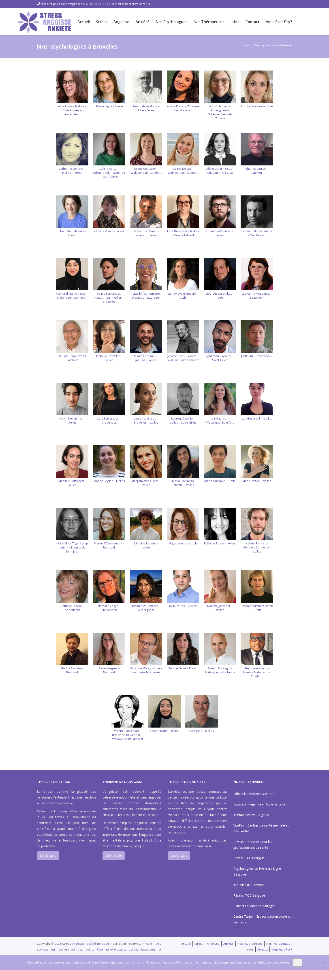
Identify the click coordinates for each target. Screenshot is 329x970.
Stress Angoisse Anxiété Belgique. (86, 944)
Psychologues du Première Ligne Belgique (257, 871)
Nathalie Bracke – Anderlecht (72, 608)
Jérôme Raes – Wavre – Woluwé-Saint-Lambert (183, 358)
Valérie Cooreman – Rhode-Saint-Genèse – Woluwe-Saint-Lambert (127, 735)
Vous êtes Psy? (279, 21)
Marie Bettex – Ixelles (256, 481)
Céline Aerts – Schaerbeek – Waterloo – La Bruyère (109, 173)
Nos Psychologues (171, 21)
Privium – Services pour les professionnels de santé (252, 844)
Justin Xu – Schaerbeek (256, 356)
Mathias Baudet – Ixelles (146, 545)
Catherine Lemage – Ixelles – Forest (72, 171)
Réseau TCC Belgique (249, 858)
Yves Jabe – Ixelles (201, 731)
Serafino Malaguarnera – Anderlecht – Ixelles (146, 670)
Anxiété (143, 21)
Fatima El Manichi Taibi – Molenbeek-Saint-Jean (72, 295)
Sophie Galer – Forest (183, 668)
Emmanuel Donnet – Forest (220, 233)
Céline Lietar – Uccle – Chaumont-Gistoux (220, 171)
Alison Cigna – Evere (109, 106)
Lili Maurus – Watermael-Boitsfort (220, 420)
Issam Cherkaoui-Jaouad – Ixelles (146, 358)
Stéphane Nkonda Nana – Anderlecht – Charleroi (257, 672)
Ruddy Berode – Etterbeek (72, 670)
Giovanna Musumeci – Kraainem (257, 295)
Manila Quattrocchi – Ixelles (72, 483)
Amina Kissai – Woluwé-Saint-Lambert (183, 108)
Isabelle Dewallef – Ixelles (109, 358)
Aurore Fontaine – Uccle (257, 106)
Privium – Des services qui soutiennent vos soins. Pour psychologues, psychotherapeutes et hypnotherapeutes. (99, 949)
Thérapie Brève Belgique (251, 815)
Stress (101, 21)
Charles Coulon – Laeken (256, 171)
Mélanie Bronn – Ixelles (220, 543)
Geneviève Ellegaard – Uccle (183, 295)
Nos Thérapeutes (209, 21)
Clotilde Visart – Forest (109, 231)
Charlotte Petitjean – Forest (72, 233)
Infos (235, 21)
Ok (297, 962)
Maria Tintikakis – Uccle (220, 481)
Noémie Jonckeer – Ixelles (220, 608)
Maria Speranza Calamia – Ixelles (183, 483)
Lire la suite (48, 855)
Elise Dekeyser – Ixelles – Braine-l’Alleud (183, 233)
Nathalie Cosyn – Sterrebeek (109, 608)
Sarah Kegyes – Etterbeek (109, 670)
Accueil (83, 21)
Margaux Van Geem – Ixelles (146, 483)
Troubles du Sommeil (248, 885)
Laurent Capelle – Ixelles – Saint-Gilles (183, 420)
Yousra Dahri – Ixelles (164, 731)
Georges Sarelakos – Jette (220, 295)
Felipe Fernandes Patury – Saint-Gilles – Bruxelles (109, 297)
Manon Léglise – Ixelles (109, 481)
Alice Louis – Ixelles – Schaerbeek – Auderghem (72, 110)
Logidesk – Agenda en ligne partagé (259, 804)
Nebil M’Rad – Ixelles (183, 606)
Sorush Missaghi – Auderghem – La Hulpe (220, 670)
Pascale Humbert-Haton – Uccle (257, 608)
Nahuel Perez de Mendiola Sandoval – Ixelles (257, 547)
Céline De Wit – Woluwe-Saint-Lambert (183, 171)
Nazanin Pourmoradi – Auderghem (146, 608)
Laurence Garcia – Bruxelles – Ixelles (146, 420)
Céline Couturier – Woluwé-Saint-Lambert (146, 171)
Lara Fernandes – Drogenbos (109, 420)
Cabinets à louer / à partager (254, 906)
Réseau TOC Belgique (249, 895)
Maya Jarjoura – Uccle (183, 543)
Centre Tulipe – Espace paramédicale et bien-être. (262, 919)
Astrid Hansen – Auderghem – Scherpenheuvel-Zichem (220, 112)
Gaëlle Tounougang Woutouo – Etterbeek (146, 295)
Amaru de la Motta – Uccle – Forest (146, 108)
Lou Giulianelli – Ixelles (256, 418)
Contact (253, 21)
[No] (323, 962)
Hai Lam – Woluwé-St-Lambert (72, 358)
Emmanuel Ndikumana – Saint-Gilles (256, 233)
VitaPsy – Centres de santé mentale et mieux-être (261, 828)
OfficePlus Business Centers (253, 794)
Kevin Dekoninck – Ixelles (72, 420)
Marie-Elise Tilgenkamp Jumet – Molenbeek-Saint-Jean (72, 547)
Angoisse (121, 21)
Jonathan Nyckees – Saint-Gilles (220, 358)
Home (246, 45)
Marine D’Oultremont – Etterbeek (109, 545)
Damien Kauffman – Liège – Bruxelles (146, 233)
